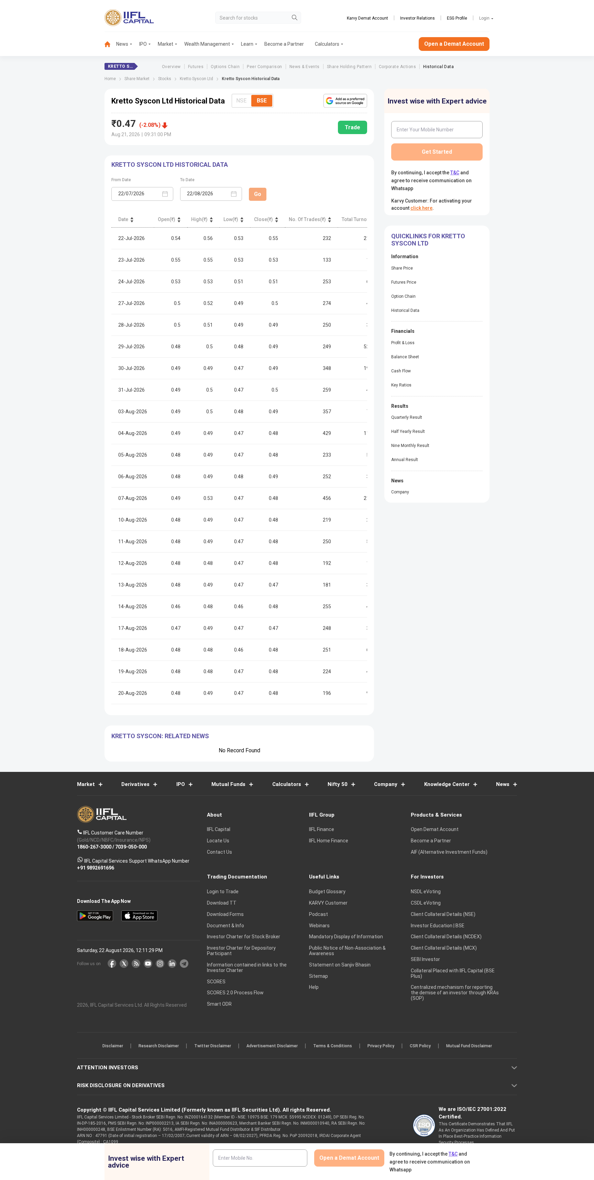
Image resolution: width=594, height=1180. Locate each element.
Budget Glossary (327, 891)
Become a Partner (284, 44)
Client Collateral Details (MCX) (444, 948)
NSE (241, 100)
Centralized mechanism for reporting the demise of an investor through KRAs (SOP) (455, 992)
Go (257, 194)
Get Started (437, 152)
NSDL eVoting (426, 891)
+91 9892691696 (95, 868)
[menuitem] (110, 44)
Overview (171, 66)
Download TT (221, 903)
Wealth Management (207, 44)
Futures (196, 66)
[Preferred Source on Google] (345, 101)
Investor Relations (417, 18)
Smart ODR (219, 1004)
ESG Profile (457, 18)
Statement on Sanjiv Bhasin (340, 965)
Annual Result (404, 459)
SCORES (216, 981)
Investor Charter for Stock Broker (243, 936)
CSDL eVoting (426, 903)
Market (165, 44)
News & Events (304, 66)
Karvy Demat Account (367, 18)
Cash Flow (401, 371)
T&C (454, 172)
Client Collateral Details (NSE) (443, 914)
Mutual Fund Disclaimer (469, 1046)
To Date (187, 179)
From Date (121, 179)
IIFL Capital (218, 829)
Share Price (402, 268)
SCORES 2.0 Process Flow (235, 992)
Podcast (318, 914)
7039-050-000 (131, 847)
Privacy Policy (380, 1046)
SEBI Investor (425, 959)
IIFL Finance (321, 829)
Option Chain (403, 296)
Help (314, 987)
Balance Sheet (405, 356)
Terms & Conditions (332, 1046)
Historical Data (438, 66)
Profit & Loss (403, 342)
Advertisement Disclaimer (272, 1046)
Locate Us (218, 840)
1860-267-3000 (94, 847)
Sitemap (318, 976)
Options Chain (225, 66)
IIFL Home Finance (328, 840)
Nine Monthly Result (410, 445)
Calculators (327, 44)
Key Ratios (401, 385)
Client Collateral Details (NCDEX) (446, 936)
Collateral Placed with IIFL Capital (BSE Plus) (453, 973)
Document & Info (225, 925)
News (122, 44)
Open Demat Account (435, 829)
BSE (262, 100)
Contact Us (219, 852)
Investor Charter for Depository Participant (241, 950)
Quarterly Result (406, 417)
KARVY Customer (328, 903)
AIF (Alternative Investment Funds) (449, 852)
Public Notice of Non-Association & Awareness (347, 950)
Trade (352, 127)
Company (400, 492)
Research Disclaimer (159, 1046)
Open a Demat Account (454, 44)
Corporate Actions (397, 66)
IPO (143, 44)
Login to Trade (223, 891)
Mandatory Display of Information (346, 936)
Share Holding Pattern (349, 66)
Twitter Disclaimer (212, 1046)
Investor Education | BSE (437, 925)
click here (421, 208)
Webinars (319, 925)
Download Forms (225, 914)
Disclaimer (112, 1046)
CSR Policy (420, 1046)
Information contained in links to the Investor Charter (247, 967)
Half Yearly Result (408, 431)
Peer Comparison (264, 66)
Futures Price (403, 282)
